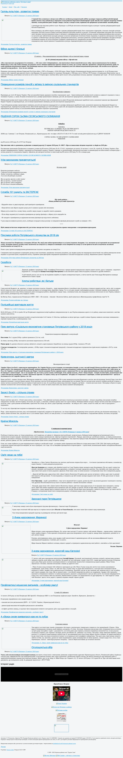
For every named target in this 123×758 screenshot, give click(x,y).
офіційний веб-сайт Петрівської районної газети (64, 743)
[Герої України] (61, 703)
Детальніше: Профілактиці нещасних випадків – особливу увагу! (22, 612)
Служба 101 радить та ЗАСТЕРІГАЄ (20, 191)
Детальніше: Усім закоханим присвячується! (15, 187)
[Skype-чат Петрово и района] (61, 707)
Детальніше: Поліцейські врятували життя (15, 322)
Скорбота (6, 262)
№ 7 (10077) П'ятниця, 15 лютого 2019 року (24, 15)
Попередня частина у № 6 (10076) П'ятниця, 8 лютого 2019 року (67, 432)
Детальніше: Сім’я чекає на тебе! (42, 494)
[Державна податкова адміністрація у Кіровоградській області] (61, 731)
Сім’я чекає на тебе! (11, 454)
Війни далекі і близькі (13, 48)
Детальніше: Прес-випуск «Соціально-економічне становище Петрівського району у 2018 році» (32, 352)
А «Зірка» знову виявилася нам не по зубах (24, 616)
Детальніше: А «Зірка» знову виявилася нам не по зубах (50, 643)
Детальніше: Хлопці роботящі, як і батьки (14, 300)
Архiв (10, 7)
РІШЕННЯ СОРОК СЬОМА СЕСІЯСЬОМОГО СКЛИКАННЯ (30, 116)
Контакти (24, 7)
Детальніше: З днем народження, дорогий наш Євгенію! (50, 580)
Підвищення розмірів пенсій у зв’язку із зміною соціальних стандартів (40, 84)
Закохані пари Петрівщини (46, 498)
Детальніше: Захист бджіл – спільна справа (15, 416)
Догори (3, 747)
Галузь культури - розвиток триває (20, 11)
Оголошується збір (42, 647)
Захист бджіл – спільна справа (17, 392)
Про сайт (17, 7)
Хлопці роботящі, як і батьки (38, 280)
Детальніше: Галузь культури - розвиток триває (16, 44)
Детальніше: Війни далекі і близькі (12, 80)
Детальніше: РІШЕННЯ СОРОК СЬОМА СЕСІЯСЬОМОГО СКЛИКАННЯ (26, 155)
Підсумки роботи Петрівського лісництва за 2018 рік (30, 235)
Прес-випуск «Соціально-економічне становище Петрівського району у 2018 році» (46, 326)
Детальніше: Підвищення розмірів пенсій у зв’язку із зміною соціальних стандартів (28, 112)
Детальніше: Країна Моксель (10, 450)
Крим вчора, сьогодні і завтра (17, 356)
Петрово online (10, 749)
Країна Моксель (9, 421)
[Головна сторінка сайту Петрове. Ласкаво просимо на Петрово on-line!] (61, 710)
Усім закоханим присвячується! (18, 159)
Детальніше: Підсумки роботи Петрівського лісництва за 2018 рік (22, 258)
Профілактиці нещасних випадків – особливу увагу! (29, 585)
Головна (4, 7)
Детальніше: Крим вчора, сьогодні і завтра (14, 388)
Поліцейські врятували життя (17, 304)
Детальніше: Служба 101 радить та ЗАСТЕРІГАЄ (17, 230)
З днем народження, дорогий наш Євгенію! (56, 550)
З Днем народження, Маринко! (29, 517)
